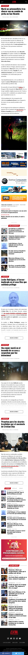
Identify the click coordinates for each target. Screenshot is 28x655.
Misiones (4, 206)
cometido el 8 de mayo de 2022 (10, 466)
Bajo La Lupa (15, 642)
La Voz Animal (22, 642)
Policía (21, 87)
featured (23, 204)
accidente (16, 204)
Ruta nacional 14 (12, 206)
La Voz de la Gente (7, 642)
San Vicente (19, 109)
